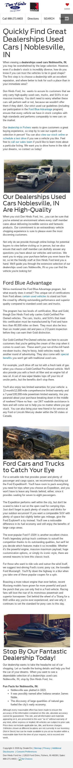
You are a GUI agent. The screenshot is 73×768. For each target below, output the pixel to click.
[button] (12, 19)
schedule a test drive (14, 138)
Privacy (46, 748)
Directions (33, 18)
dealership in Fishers (19, 127)
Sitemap (37, 748)
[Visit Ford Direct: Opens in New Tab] (25, 759)
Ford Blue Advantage (40, 109)
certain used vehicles (34, 296)
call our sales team (21, 141)
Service (63, 18)
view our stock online (53, 134)
